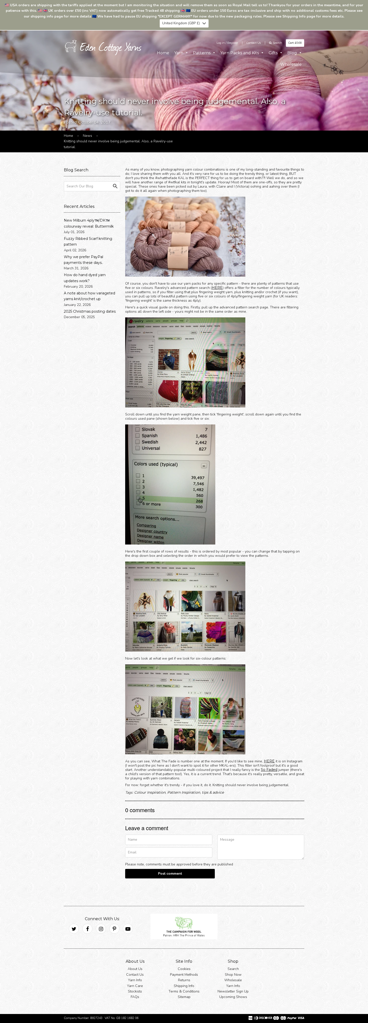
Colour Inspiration (149, 792)
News (87, 135)
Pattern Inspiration (183, 792)
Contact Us (253, 43)
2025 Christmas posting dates (90, 311)
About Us (135, 968)
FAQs (135, 996)
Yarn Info (135, 980)
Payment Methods (184, 974)
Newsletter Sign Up (233, 991)
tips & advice (213, 792)
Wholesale (291, 64)
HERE (217, 287)
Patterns (202, 53)
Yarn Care (135, 985)
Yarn (179, 53)
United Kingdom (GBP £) (181, 23)
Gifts (274, 53)
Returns (184, 980)
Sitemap (184, 996)
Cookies (184, 968)
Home (163, 53)
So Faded (269, 769)
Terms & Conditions (184, 991)
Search (233, 968)
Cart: (295, 43)
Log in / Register (227, 43)
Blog (292, 53)
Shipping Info (184, 985)
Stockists (135, 991)
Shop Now (233, 974)
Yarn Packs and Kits (240, 53)
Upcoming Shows (233, 996)
